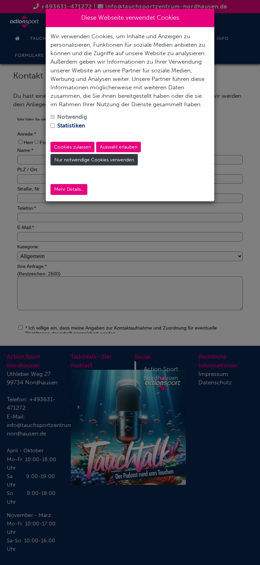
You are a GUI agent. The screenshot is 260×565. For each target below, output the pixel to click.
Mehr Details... (69, 189)
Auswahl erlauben (118, 147)
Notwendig (72, 116)
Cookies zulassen (72, 147)
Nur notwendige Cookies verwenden (94, 160)
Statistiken (71, 125)
